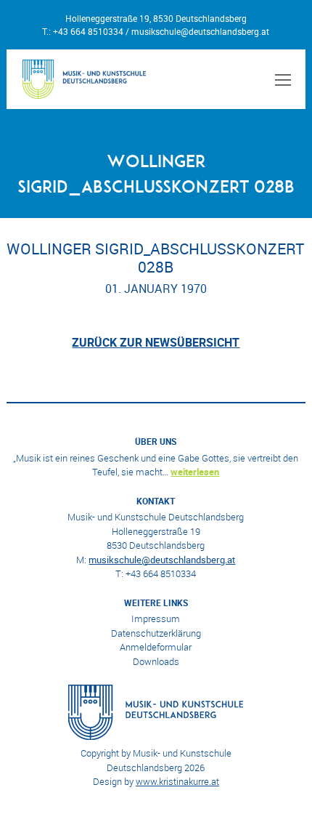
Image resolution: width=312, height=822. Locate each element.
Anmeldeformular (156, 646)
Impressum (155, 618)
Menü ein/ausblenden (281, 79)
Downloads (156, 661)
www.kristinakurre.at (177, 781)
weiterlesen (195, 471)
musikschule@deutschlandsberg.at (200, 31)
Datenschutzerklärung (156, 633)
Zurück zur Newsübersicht (155, 342)
